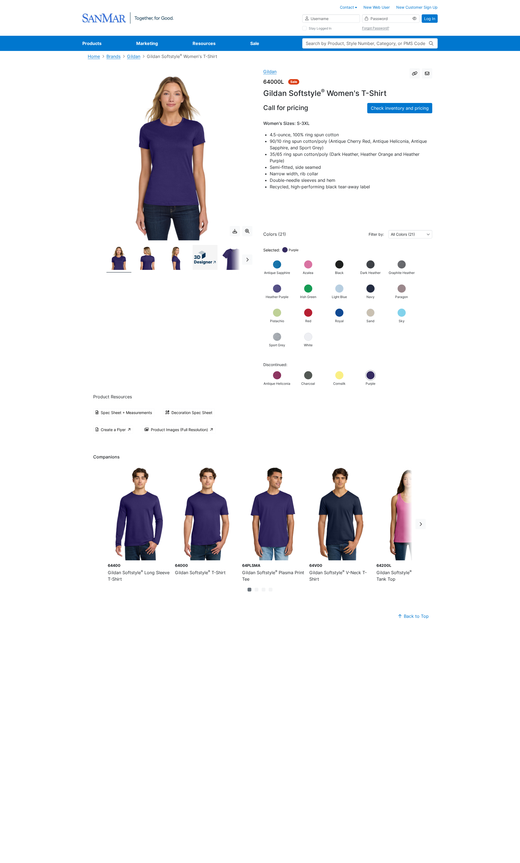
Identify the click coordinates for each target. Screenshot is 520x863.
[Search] (431, 43)
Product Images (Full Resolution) (179, 429)
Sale (254, 43)
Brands (113, 56)
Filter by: (376, 234)
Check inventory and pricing (400, 108)
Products (92, 43)
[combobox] (410, 234)
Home (94, 56)
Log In (429, 18)
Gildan (133, 56)
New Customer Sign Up (417, 7)
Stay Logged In (320, 28)
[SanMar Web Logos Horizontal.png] (127, 17)
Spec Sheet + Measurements (126, 412)
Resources (204, 43)
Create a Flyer (113, 429)
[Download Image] (235, 231)
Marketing (147, 43)
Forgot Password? (375, 28)
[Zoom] (247, 231)
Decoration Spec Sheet (191, 412)
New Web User (376, 7)
